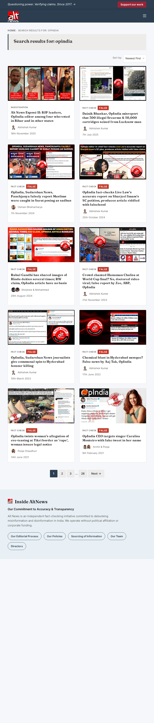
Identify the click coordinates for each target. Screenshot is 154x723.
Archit (96, 446)
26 (83, 473)
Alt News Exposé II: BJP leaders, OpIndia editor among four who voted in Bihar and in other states (40, 117)
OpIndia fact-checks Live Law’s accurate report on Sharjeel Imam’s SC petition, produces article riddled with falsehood (111, 198)
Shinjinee (26, 289)
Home (12, 30)
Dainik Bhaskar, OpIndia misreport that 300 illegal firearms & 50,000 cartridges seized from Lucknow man (111, 118)
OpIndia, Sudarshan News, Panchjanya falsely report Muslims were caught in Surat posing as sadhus (41, 196)
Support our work (132, 4)
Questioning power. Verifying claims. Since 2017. (41, 4)
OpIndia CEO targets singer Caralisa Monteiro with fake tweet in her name (111, 438)
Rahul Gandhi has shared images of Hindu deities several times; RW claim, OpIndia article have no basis (39, 279)
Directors (17, 546)
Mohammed (42, 289)
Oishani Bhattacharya (30, 206)
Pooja (106, 446)
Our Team (117, 536)
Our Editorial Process (24, 536)
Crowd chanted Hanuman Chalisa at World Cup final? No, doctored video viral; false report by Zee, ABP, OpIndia (110, 281)
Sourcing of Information (86, 536)
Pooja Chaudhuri (27, 450)
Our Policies (55, 536)
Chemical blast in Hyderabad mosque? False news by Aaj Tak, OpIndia (112, 359)
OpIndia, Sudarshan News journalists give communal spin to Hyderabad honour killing (40, 362)
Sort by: (117, 57)
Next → (96, 473)
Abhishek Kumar (27, 127)
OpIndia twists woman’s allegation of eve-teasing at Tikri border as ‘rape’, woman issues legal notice (40, 440)
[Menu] (144, 15)
